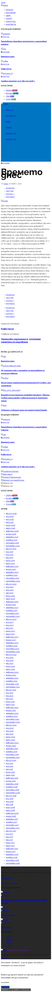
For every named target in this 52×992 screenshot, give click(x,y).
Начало (9, 10)
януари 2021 (11, 710)
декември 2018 (12, 784)
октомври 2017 (12, 825)
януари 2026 (11, 534)
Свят (8, 16)
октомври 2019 (12, 755)
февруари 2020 (12, 743)
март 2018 (10, 810)
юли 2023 (9, 622)
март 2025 (10, 563)
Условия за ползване (9, 883)
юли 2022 (9, 658)
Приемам (5, 987)
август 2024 (11, 584)
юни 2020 (10, 731)
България (11, 13)
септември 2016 (13, 863)
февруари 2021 (12, 707)
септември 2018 (13, 793)
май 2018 (9, 804)
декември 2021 (12, 678)
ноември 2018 (11, 787)
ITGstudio (5, 958)
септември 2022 (13, 652)
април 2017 (10, 843)
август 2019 (11, 760)
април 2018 (10, 807)
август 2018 (11, 796)
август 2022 (11, 655)
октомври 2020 (12, 719)
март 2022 (10, 669)
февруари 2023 (12, 637)
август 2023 (11, 619)
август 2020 (11, 725)
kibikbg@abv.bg (7, 878)
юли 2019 (9, 763)
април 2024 (10, 596)
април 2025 (10, 561)
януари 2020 (11, 746)
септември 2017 (13, 828)
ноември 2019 (11, 752)
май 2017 (9, 840)
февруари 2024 (12, 602)
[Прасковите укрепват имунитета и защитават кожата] (5, 34)
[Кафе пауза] (4, 61)
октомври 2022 (12, 649)
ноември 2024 (12, 575)
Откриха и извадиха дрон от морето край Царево (24, 410)
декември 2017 (12, 819)
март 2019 (10, 775)
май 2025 (9, 558)
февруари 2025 (12, 566)
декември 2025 (12, 537)
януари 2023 (11, 640)
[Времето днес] (3, 49)
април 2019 (10, 772)
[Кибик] (4, 5)
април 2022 (10, 666)
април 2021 (10, 702)
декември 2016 (12, 854)
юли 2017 (9, 834)
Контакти (11, 24)
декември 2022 (12, 643)
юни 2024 (10, 590)
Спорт (9, 18)
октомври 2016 (12, 860)
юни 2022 (10, 660)
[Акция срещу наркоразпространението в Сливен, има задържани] (4, 378)
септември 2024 (13, 581)
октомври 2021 (12, 684)
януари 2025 (11, 569)
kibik (6, 184)
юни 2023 (10, 625)
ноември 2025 (11, 540)
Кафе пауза (6, 69)
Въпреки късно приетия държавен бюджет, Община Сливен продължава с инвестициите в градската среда (25, 398)
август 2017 (11, 831)
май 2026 (9, 522)
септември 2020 (13, 722)
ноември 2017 (11, 822)
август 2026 (11, 513)
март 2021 (10, 705)
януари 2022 (11, 675)
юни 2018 (9, 802)
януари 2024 (11, 605)
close (3, 2)
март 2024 (10, 599)
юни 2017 (9, 837)
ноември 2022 (12, 646)
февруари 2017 (12, 849)
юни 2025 (9, 555)
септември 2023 (13, 616)
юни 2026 (10, 519)
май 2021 (9, 699)
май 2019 (9, 769)
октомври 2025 (12, 543)
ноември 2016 (11, 857)
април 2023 (10, 631)
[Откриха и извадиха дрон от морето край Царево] (4, 405)
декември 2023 (12, 608)
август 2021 (11, 690)
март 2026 (10, 528)
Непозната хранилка (18, 950)
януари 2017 (11, 852)
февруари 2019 (12, 778)
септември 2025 (13, 546)
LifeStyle (11, 21)
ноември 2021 (11, 681)
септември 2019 (13, 757)
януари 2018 (11, 816)
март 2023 (10, 634)
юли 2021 (9, 693)
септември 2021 (13, 687)
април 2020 (10, 737)
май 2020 (9, 734)
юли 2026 (10, 516)
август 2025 (11, 549)
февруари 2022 (12, 672)
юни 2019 (9, 766)
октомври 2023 (12, 613)
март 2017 (10, 846)
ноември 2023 (12, 610)
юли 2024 (9, 587)
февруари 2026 (12, 531)
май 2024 (9, 593)
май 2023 (9, 628)
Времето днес (8, 57)
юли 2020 (10, 728)
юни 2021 (9, 696)
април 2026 (10, 525)
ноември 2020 (12, 716)
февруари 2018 (12, 813)
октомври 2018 (12, 790)
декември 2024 (12, 572)
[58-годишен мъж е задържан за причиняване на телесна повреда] (11, 366)
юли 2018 (9, 799)
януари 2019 (11, 781)
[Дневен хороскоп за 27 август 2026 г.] (7, 73)
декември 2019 (12, 749)
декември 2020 (12, 713)
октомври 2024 (12, 578)
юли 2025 (9, 552)
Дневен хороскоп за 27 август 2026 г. (18, 81)
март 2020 (10, 740)
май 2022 (9, 663)
